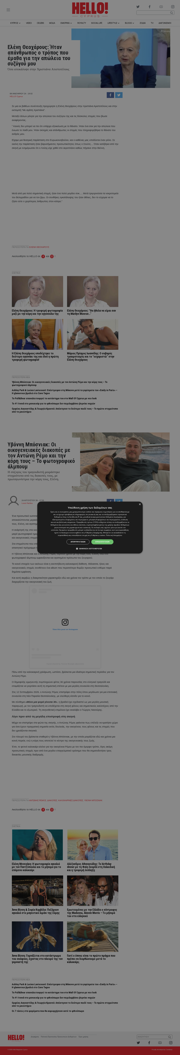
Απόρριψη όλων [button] (78, 542)
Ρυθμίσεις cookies (98, 535)
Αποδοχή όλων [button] (102, 542)
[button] (90, 548)
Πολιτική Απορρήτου (114, 535)
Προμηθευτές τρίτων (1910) (87, 522)
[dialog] (90, 528)
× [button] (140, 504)
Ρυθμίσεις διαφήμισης (93, 533)
